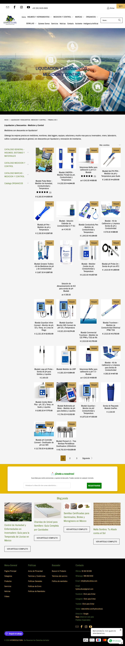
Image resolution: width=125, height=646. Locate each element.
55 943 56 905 (87, 571)
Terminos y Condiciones (36, 576)
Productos (8, 581)
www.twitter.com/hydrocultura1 (92, 608)
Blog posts (62, 498)
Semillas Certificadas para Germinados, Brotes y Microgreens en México (76, 517)
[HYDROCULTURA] (10, 20)
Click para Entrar (89, 594)
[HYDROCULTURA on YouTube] (28, 7)
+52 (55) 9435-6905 (40, 8)
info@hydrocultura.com (89, 581)
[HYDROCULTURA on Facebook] (14, 7)
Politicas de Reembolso (36, 591)
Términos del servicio (59, 576)
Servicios (7, 586)
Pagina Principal (10, 571)
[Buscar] (119, 20)
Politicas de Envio (34, 586)
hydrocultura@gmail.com (84, 589)
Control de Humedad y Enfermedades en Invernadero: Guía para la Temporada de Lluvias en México (16, 532)
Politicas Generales (35, 581)
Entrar (112, 8)
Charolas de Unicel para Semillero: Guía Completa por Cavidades (46, 525)
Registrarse (94, 485)
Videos (6, 596)
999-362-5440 (88, 576)
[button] (39, 17)
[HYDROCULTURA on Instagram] (21, 7)
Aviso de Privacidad (35, 571)
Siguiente (86, 458)
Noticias (7, 591)
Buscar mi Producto (59, 571)
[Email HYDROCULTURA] (7, 7)
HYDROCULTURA (16, 640)
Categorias (8, 576)
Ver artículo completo (17, 549)
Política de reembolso (59, 581)
